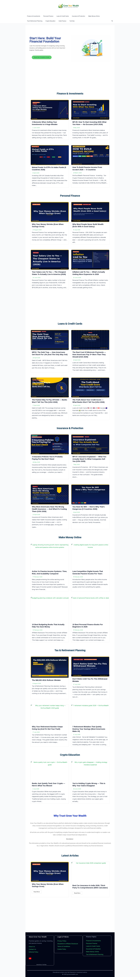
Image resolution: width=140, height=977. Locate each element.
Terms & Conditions (63, 946)
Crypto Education (50, 21)
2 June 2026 (36, 127)
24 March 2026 (77, 172)
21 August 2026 (37, 229)
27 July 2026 (76, 684)
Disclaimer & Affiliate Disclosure (67, 943)
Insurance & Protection (78, 16)
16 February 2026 (78, 576)
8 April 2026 (36, 172)
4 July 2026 (36, 788)
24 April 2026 (77, 360)
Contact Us (32, 949)
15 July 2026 (76, 229)
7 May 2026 (76, 464)
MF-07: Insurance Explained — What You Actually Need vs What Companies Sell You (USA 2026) (89, 459)
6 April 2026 (76, 512)
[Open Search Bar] (112, 21)
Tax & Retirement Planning (34, 21)
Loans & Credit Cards (63, 16)
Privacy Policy (61, 941)
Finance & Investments (33, 16)
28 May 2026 (36, 462)
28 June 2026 (77, 788)
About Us (32, 946)
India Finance (62, 21)
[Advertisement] (70, 78)
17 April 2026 (36, 405)
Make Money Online (94, 16)
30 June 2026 (36, 277)
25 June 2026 (77, 277)
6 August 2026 (37, 683)
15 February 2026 (37, 630)
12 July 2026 (76, 734)
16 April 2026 (76, 405)
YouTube (72, 21)
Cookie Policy (61, 949)
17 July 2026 (36, 732)
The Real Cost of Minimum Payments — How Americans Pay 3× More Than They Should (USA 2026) (89, 354)
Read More (37, 892)
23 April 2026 (36, 514)
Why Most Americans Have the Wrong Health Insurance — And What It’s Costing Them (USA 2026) (49, 509)
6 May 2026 (76, 127)
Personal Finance (48, 16)
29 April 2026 (36, 357)
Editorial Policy (33, 952)
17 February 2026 (37, 576)
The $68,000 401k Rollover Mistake (46, 680)
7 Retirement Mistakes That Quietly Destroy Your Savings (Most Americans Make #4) (88, 729)
